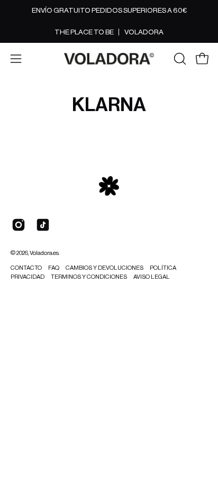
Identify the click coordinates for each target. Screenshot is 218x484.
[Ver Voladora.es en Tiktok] (43, 225)
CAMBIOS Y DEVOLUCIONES (104, 268)
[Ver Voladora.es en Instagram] (18, 225)
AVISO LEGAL (151, 277)
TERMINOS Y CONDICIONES (89, 277)
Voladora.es (44, 253)
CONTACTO (26, 268)
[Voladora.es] (109, 59)
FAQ (53, 268)
